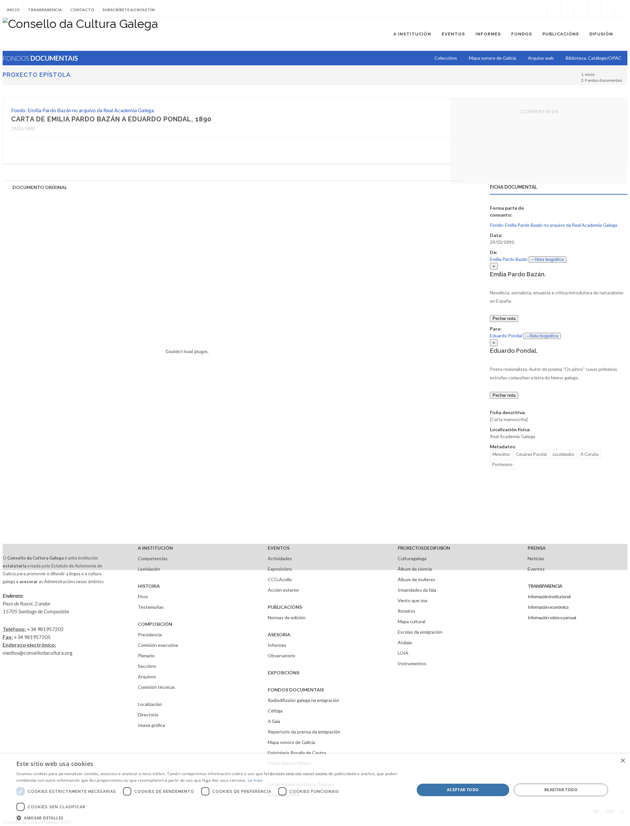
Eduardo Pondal (506, 335)
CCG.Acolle (280, 579)
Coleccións (445, 58)
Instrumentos (412, 663)
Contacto (82, 9)
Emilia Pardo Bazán (509, 259)
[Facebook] (553, 10)
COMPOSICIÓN (155, 624)
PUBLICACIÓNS (285, 607)
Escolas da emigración (420, 632)
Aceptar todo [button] (463, 790)
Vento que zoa (412, 600)
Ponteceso (502, 464)
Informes (277, 645)
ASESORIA (279, 634)
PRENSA (537, 548)
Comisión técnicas (156, 687)
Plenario (146, 655)
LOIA (403, 653)
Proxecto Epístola (37, 74)
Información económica (548, 607)
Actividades (280, 558)
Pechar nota (504, 318)
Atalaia (405, 642)
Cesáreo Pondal (531, 454)
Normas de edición (286, 617)
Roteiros (406, 611)
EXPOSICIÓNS (283, 672)
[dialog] (315, 790)
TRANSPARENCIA (545, 586)
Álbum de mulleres (416, 579)
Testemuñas (151, 607)
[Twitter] (567, 10)
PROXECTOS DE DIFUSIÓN (424, 548)
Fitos (143, 596)
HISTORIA (149, 586)
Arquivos (147, 676)
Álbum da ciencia (415, 569)
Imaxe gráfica (151, 725)
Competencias (153, 558)
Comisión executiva (158, 645)
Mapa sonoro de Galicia (291, 742)
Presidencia (150, 634)
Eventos (536, 569)
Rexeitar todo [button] (561, 790)
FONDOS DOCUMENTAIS (296, 689)
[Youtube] (593, 10)
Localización (150, 704)
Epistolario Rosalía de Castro (297, 752)
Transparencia (45, 9)
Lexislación (149, 569)
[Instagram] (540, 10)
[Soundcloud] (580, 10)
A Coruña (589, 454)
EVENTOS (278, 548)
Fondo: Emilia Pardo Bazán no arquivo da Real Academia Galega (82, 110)
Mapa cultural (411, 621)
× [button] (622, 760)
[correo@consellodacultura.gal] (620, 10)
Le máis (255, 780)
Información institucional (549, 596)
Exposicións (280, 569)
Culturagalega (412, 558)
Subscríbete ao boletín (128, 9)
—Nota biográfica (547, 259)
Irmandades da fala (417, 590)
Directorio (148, 714)
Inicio (13, 9)
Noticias (536, 558)
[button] (209, 818)
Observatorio (281, 655)
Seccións (147, 666)
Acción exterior (283, 590)
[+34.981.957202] (607, 10)
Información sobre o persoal (552, 617)
